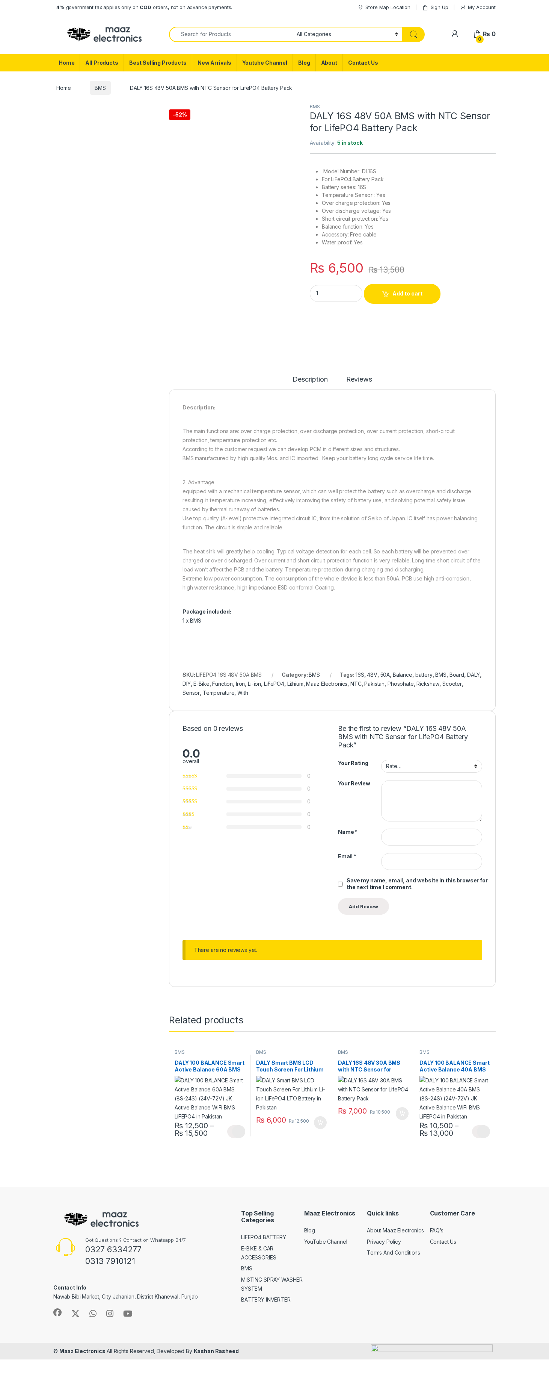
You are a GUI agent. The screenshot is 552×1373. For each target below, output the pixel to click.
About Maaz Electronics (395, 1230)
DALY (473, 674)
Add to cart (407, 293)
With (242, 693)
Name (347, 832)
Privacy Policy (384, 1241)
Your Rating (353, 763)
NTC (356, 683)
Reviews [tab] (359, 379)
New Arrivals (214, 62)
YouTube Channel (325, 1241)
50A (385, 674)
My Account (482, 7)
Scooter (452, 683)
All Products (101, 62)
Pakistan (374, 683)
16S (360, 674)
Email (347, 856)
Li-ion (254, 683)
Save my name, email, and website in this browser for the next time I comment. (417, 883)
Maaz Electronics (326, 683)
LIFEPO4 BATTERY (263, 1237)
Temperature (218, 693)
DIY (186, 683)
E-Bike (201, 683)
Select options (236, 1131)
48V (372, 674)
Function (222, 683)
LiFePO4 (274, 683)
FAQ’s (436, 1230)
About (329, 62)
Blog (304, 62)
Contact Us (363, 62)
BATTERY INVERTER (266, 1299)
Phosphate (401, 683)
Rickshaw (427, 683)
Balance (402, 674)
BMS (100, 88)
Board (456, 674)
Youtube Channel (264, 62)
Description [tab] (310, 379)
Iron (240, 683)
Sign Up (439, 7)
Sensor (191, 693)
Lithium (295, 683)
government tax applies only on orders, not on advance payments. (144, 7)
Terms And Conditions (393, 1252)
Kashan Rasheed (216, 1351)
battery (424, 674)
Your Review (354, 783)
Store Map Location (387, 7)
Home (66, 62)
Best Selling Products (158, 62)
